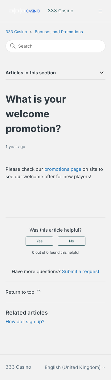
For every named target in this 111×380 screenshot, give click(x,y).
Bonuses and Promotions (59, 31)
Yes (39, 241)
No (71, 241)
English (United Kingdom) (73, 367)
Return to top (20, 292)
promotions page (62, 169)
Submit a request (80, 271)
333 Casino (16, 31)
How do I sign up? (25, 321)
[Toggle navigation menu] (100, 10)
